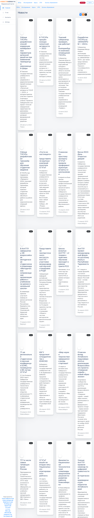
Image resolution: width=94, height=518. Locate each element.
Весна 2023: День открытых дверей (83, 155)
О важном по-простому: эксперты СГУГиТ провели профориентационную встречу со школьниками (64, 163)
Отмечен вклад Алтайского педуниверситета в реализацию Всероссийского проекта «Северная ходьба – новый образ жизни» (83, 364)
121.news (7, 507)
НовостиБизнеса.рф (8, 498)
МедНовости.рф (8, 502)
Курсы (36, 2)
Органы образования (51, 2)
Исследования (28, 2)
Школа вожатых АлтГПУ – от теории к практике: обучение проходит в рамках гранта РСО (63, 257)
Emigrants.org (8, 514)
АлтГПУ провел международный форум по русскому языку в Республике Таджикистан (83, 257)
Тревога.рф (7, 505)
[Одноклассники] (83, 14)
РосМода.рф (7, 504)
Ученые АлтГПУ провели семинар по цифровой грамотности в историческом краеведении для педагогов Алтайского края (83, 474)
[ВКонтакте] (80, 14)
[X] (86, 14)
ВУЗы (19, 2)
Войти (90, 2)
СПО (40, 2)
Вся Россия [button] (83, 2)
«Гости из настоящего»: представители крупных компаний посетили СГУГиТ (45, 160)
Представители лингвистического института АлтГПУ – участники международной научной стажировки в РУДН (45, 259)
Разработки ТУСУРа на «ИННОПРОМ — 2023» (83, 40)
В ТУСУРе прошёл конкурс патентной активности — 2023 (44, 43)
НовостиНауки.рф (8, 500)
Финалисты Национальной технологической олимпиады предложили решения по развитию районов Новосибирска (64, 472)
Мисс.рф (7, 511)
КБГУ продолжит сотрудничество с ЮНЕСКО (45, 356)
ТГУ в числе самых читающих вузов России (25, 464)
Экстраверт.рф (7, 516)
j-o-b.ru (8, 509)
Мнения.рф (8, 512)
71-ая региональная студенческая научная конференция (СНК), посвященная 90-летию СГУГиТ (26, 362)
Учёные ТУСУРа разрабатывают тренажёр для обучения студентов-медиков (26, 161)
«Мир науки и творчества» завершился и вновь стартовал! (64, 357)
